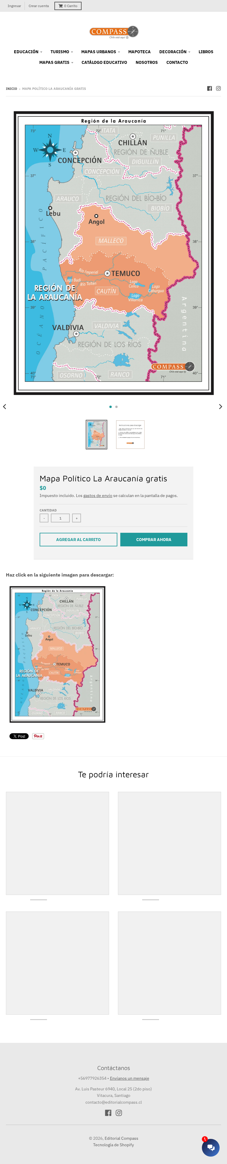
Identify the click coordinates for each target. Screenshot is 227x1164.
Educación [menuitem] (26, 51)
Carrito (70, 6)
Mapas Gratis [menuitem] (54, 62)
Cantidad (48, 510)
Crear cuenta (39, 6)
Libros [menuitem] (206, 51)
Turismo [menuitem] (60, 51)
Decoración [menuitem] (173, 51)
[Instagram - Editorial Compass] (218, 88)
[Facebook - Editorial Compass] (209, 88)
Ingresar (14, 6)
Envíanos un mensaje (129, 1078)
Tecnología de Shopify (113, 1144)
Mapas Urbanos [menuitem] (98, 51)
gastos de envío (97, 495)
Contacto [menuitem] (177, 62)
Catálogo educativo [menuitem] (104, 62)
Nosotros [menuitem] (147, 62)
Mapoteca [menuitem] (139, 51)
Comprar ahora (153, 539)
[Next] (220, 406)
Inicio (11, 89)
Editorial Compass (121, 1138)
